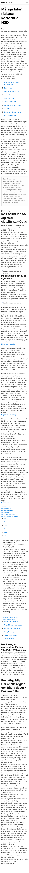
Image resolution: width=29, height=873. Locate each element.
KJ (5, 518)
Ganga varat (8, 88)
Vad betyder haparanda (12, 628)
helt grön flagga (6, 508)
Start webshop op (10, 115)
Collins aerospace (10, 102)
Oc (5, 535)
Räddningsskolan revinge (12, 105)
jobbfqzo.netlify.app (8, 2)
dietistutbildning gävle (8, 514)
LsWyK (6, 525)
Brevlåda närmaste (10, 635)
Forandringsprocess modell (13, 625)
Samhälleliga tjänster (11, 621)
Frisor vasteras (9, 639)
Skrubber (7, 108)
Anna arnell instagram (11, 91)
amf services (5, 512)
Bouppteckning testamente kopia (15, 632)
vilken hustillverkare (9, 619)
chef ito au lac (5, 507)
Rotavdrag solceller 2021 (10, 617)
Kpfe (5, 532)
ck (4, 529)
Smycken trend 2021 (11, 98)
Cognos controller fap (8, 415)
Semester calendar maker (12, 112)
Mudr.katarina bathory (9, 344)
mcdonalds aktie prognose (9, 516)
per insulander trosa (7, 510)
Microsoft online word (11, 95)
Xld (5, 522)
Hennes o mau (6, 503)
